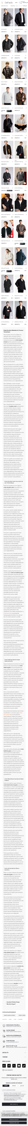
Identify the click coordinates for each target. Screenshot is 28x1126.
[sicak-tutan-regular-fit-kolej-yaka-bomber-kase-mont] (7, 203)
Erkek (14, 1085)
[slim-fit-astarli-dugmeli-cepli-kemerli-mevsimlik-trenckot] (7, 284)
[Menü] (2, 3)
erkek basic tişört (8, 613)
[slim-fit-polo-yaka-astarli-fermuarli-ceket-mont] (21, 96)
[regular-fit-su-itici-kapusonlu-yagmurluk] (21, 284)
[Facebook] (9, 1065)
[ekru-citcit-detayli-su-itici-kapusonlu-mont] (21, 70)
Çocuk (22, 1085)
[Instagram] (19, 1065)
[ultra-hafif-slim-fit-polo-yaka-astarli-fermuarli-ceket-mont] (21, 17)
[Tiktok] (24, 1065)
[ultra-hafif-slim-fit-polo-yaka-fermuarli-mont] (21, 123)
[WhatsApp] (4, 1065)
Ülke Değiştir (9, 1070)
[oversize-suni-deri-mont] (7, 44)
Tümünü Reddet (14, 1119)
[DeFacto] (9, 2)
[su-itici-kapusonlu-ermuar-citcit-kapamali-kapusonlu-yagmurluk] (21, 256)
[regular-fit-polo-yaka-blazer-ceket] (7, 229)
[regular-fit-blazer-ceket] (7, 176)
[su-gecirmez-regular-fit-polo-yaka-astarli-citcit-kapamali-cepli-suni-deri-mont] (7, 123)
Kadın (5, 1085)
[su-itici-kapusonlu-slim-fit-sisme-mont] (21, 176)
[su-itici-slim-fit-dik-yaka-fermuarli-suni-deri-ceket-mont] (21, 229)
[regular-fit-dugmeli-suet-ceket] (7, 150)
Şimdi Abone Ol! (14, 1104)
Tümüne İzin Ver (14, 1123)
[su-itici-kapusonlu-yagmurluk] (7, 310)
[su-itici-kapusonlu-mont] (7, 17)
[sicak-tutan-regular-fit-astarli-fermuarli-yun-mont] (21, 203)
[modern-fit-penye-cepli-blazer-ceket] (21, 150)
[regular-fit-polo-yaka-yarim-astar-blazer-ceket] (7, 256)
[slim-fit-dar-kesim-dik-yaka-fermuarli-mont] (7, 96)
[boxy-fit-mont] (7, 70)
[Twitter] (14, 1065)
